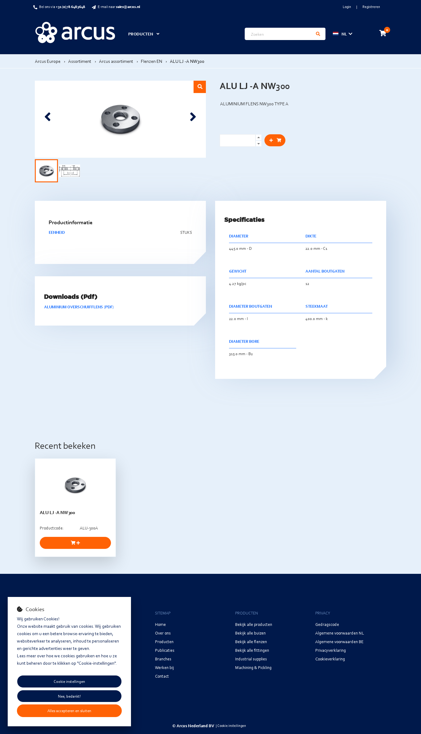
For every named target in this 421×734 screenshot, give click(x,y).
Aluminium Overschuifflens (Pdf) (79, 306)
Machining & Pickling (253, 667)
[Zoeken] (318, 34)
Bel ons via (62, 6)
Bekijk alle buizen (250, 632)
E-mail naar (119, 6)
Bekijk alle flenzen (251, 641)
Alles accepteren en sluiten (69, 710)
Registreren (371, 6)
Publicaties (164, 650)
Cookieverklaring (330, 658)
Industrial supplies (251, 658)
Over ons (163, 632)
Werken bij (164, 667)
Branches (163, 658)
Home (160, 624)
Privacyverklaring (330, 650)
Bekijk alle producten (253, 624)
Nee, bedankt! (69, 696)
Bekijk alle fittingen (252, 650)
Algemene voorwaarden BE (339, 641)
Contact (162, 676)
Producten (164, 641)
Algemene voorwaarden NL (339, 632)
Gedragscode (327, 624)
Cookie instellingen (69, 681)
